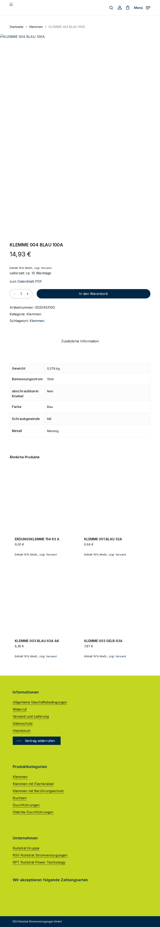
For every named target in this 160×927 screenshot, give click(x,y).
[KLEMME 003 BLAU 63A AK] (43, 599)
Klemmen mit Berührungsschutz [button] (38, 791)
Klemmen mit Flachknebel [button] (33, 784)
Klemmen (36, 27)
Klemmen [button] (20, 777)
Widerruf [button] (20, 709)
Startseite (16, 27)
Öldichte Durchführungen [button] (33, 812)
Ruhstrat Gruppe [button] (26, 848)
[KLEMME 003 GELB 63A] (112, 599)
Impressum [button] (21, 730)
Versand (46, 268)
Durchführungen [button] (26, 805)
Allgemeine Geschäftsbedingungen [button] (40, 702)
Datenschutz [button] (23, 723)
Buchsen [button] (20, 798)
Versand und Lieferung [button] (31, 716)
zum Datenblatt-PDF (26, 281)
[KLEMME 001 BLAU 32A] (112, 497)
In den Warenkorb (93, 294)
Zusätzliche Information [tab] (80, 341)
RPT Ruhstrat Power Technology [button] (39, 862)
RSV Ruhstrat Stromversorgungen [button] (40, 855)
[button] (142, 7)
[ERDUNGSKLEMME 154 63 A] (43, 497)
